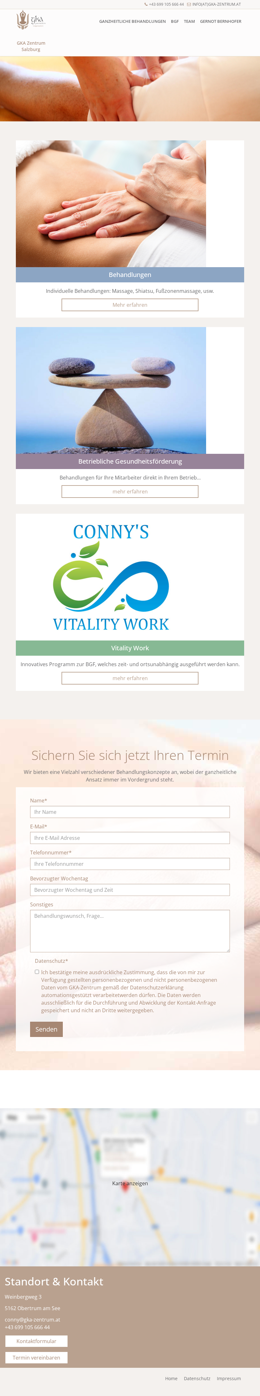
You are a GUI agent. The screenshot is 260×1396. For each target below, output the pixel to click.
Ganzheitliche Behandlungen (132, 21)
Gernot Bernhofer (220, 21)
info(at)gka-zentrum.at (216, 4)
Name (38, 800)
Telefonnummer (51, 852)
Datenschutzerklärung (157, 987)
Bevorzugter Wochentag (59, 878)
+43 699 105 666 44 (166, 4)
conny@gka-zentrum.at (32, 1319)
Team (189, 21)
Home (171, 1378)
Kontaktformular (36, 1341)
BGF (175, 21)
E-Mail (38, 826)
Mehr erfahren (130, 304)
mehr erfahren (130, 491)
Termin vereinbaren (36, 1357)
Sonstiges (41, 904)
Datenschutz (51, 960)
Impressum (229, 1378)
